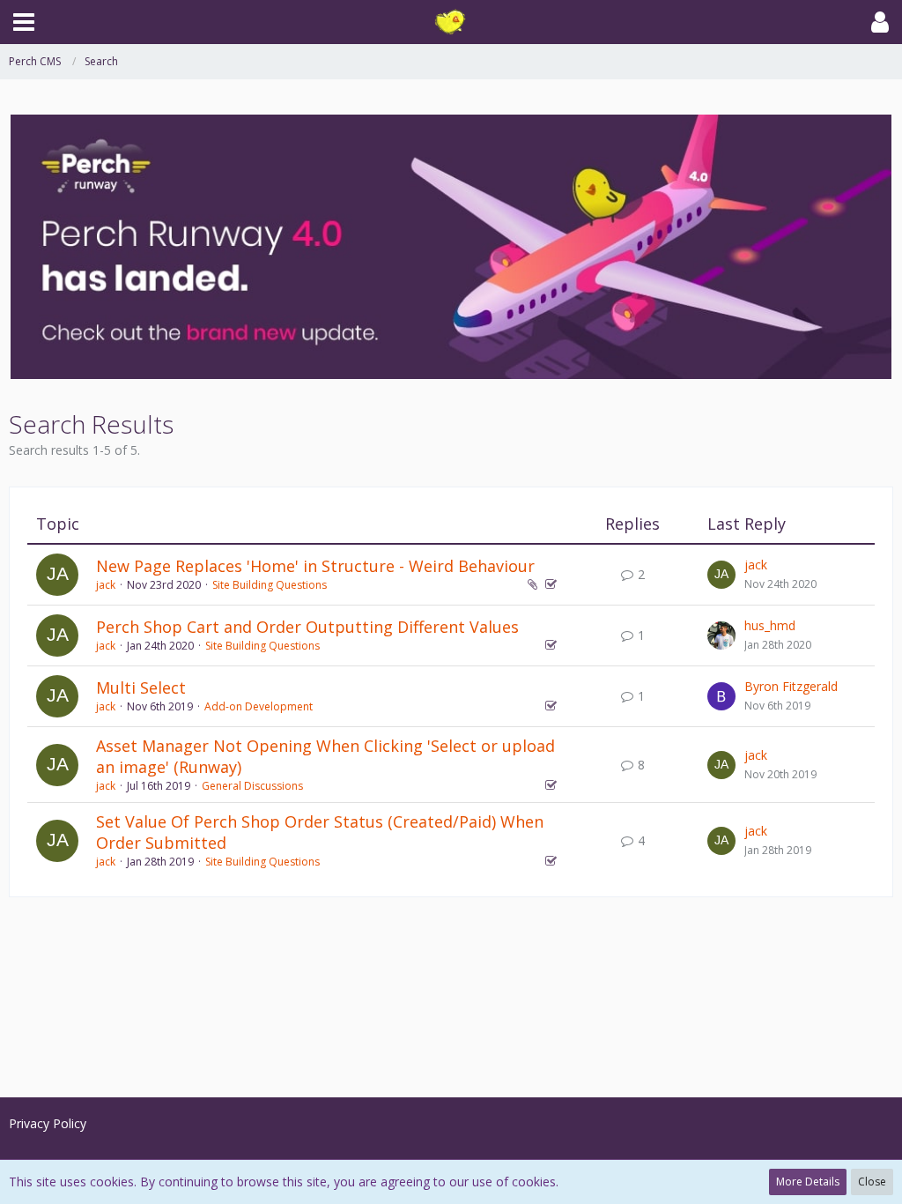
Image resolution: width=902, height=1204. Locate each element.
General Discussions (252, 785)
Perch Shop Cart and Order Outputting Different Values (307, 626)
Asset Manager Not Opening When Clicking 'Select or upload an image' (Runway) (325, 756)
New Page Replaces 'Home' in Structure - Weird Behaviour (315, 565)
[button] (24, 22)
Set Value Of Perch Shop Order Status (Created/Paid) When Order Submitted (319, 832)
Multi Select (141, 687)
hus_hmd (769, 625)
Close (872, 1181)
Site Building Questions (269, 584)
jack (105, 584)
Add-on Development (258, 706)
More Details (807, 1181)
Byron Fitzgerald (791, 686)
